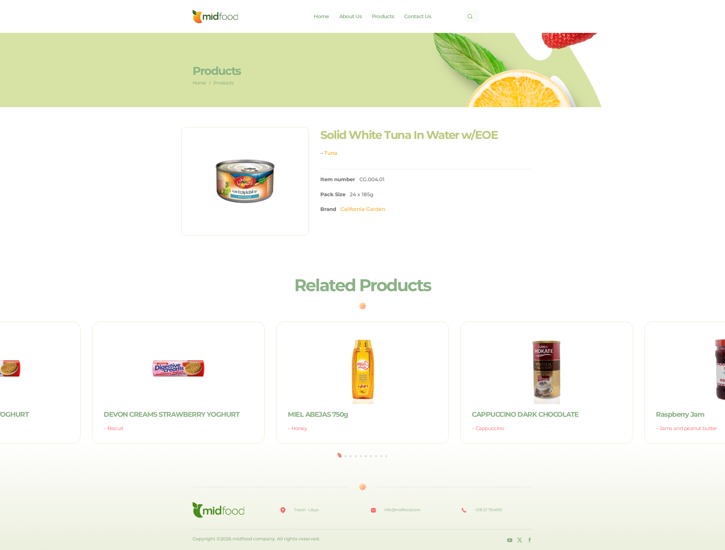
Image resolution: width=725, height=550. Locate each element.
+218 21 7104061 (488, 509)
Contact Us (417, 16)
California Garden (362, 209)
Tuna (330, 153)
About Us (350, 16)
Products (383, 16)
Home (321, 16)
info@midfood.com (402, 509)
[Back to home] (215, 16)
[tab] (340, 455)
